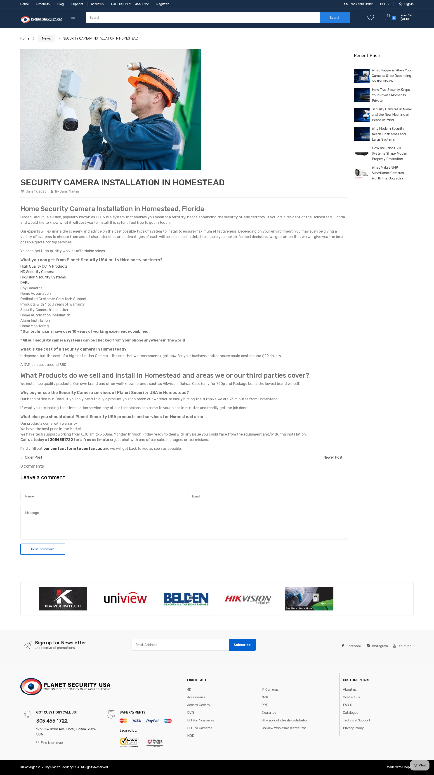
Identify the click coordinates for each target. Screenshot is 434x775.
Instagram (379, 646)
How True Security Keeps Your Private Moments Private (391, 95)
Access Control (198, 705)
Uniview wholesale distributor (284, 728)
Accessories (196, 697)
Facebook (353, 646)
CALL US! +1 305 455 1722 (130, 4)
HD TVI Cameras (199, 728)
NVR (265, 697)
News (46, 38)
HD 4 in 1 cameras (200, 720)
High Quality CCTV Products (44, 266)
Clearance (269, 713)
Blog (60, 4)
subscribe (242, 645)
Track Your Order (361, 4)
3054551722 (61, 440)
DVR (190, 713)
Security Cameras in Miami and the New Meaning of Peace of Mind (392, 114)
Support (77, 4)
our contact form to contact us (72, 448)
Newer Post (333, 457)
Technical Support (356, 720)
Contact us (351, 697)
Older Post (33, 457)
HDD (190, 736)
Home (24, 4)
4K (189, 690)
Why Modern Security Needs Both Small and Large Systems (389, 134)
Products (43, 4)
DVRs (24, 282)
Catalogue (350, 713)
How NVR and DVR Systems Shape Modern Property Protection (390, 153)
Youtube (404, 646)
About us (97, 4)
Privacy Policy (353, 728)
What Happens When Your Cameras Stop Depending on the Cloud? (391, 75)
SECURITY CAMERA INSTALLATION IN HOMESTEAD (122, 182)
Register (162, 4)
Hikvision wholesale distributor (284, 720)
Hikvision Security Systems (43, 277)
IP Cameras (270, 690)
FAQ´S (347, 705)
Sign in (409, 4)
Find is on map (52, 743)
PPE (265, 705)
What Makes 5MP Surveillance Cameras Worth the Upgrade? (388, 172)
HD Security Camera (37, 272)
